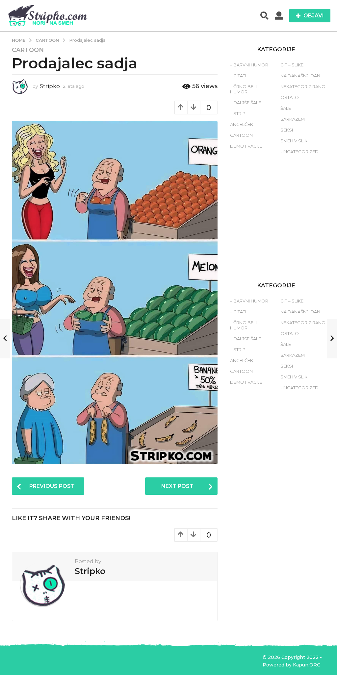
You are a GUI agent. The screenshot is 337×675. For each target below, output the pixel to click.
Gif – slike (291, 64)
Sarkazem (292, 119)
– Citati (238, 75)
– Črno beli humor (243, 89)
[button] (264, 15)
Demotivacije (246, 146)
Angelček (241, 124)
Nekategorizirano (302, 86)
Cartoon (28, 50)
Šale (285, 108)
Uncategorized (299, 151)
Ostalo (289, 97)
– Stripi (238, 113)
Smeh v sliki (294, 140)
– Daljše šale (245, 102)
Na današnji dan (300, 75)
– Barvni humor (249, 64)
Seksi (286, 130)
